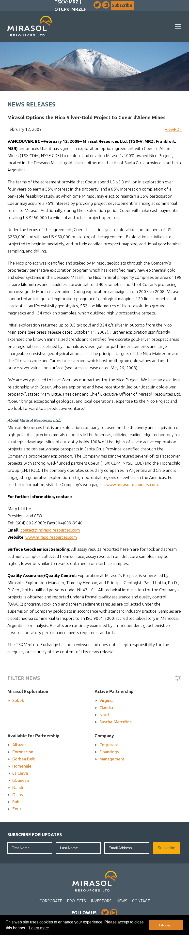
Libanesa (20, 780)
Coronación (22, 751)
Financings (109, 751)
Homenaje (22, 766)
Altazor (19, 744)
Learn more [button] (39, 928)
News (121, 901)
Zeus (16, 808)
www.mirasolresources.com (132, 484)
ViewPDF (173, 129)
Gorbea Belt (23, 759)
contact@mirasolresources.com (50, 530)
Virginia (106, 700)
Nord (104, 714)
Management (112, 759)
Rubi (16, 801)
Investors (101, 901)
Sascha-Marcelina (115, 721)
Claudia (106, 707)
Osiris (17, 794)
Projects (76, 901)
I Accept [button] (166, 925)
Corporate (109, 744)
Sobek (18, 700)
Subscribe (122, 5)
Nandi (17, 787)
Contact (141, 901)
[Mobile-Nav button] (178, 26)
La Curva (20, 773)
